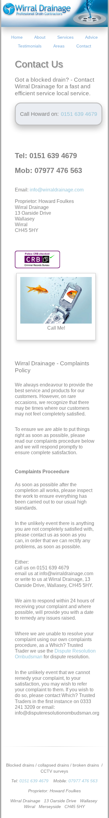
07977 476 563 (82, 781)
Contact (83, 46)
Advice (91, 37)
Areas (58, 46)
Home (17, 37)
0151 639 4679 (33, 781)
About (39, 37)
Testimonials (29, 46)
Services (65, 37)
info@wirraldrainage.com (57, 189)
